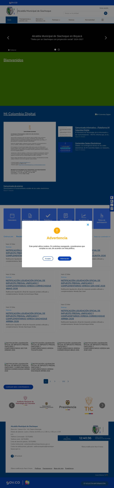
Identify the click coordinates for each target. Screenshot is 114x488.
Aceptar (48, 258)
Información (64, 258)
